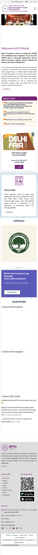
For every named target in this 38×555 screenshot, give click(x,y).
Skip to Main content (17, 1)
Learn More (12, 292)
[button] (15, 267)
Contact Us (5, 483)
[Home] (14, 8)
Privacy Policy (23, 535)
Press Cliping (5, 495)
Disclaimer (15, 535)
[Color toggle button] (26, 1)
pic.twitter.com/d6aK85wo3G (13, 415)
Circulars (4, 480)
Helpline (7, 518)
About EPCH (5, 478)
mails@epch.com (9, 522)
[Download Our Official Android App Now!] (27, 492)
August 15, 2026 (15, 421)
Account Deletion (20, 537)
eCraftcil (4, 488)
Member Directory (7, 490)
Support (31, 535)
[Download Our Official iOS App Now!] (28, 499)
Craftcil (4, 485)
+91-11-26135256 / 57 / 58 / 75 (13, 515)
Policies (4, 492)
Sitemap (8, 535)
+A (31, 1)
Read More (4, 466)
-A (35, 1)
